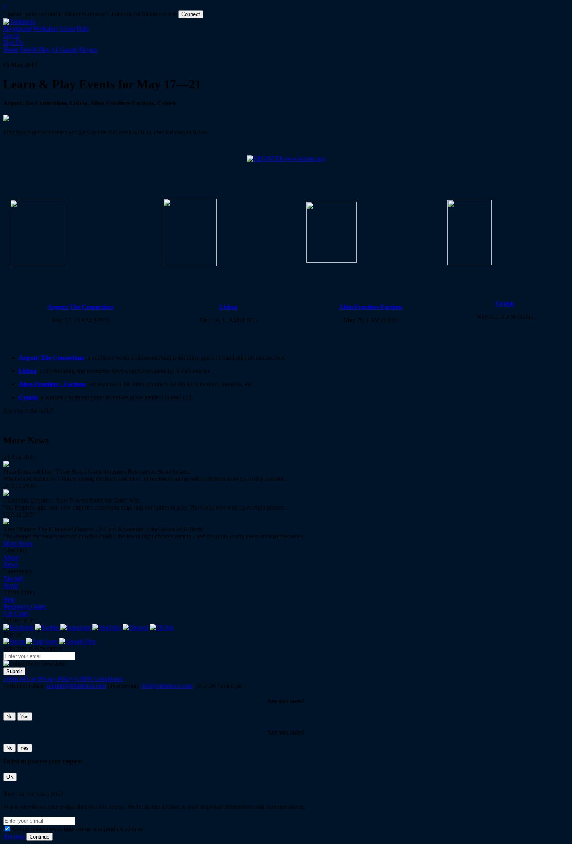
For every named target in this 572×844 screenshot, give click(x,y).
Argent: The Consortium (80, 307)
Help (83, 28)
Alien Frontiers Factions (371, 307)
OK (10, 777)
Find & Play (35, 49)
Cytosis (504, 303)
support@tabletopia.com (76, 685)
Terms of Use (19, 678)
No (9, 716)
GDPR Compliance (99, 678)
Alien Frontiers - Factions (52, 384)
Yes (24, 716)
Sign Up (13, 42)
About (67, 28)
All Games (64, 49)
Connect (190, 14)
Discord (13, 578)
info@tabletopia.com (167, 685)
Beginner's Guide (24, 606)
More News (17, 543)
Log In (11, 35)
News (10, 564)
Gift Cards (16, 613)
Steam (10, 585)
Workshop (45, 28)
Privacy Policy (56, 678)
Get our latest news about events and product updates (77, 829)
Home (10, 49)
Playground (17, 28)
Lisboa (228, 307)
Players (88, 49)
